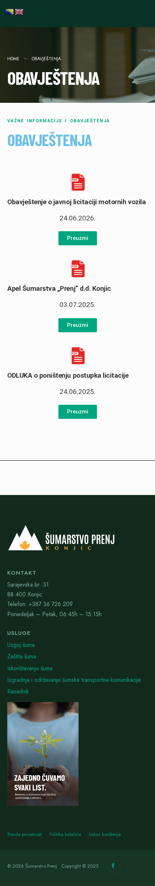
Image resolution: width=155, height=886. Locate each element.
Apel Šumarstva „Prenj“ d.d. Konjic (59, 288)
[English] (19, 11)
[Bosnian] (10, 11)
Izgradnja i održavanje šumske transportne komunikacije (74, 680)
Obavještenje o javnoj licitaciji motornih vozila (76, 202)
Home (13, 59)
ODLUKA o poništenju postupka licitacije (67, 375)
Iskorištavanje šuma (30, 668)
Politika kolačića (65, 834)
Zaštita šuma (21, 656)
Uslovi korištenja (105, 834)
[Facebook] (114, 866)
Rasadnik (18, 691)
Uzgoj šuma (21, 645)
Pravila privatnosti (25, 834)
